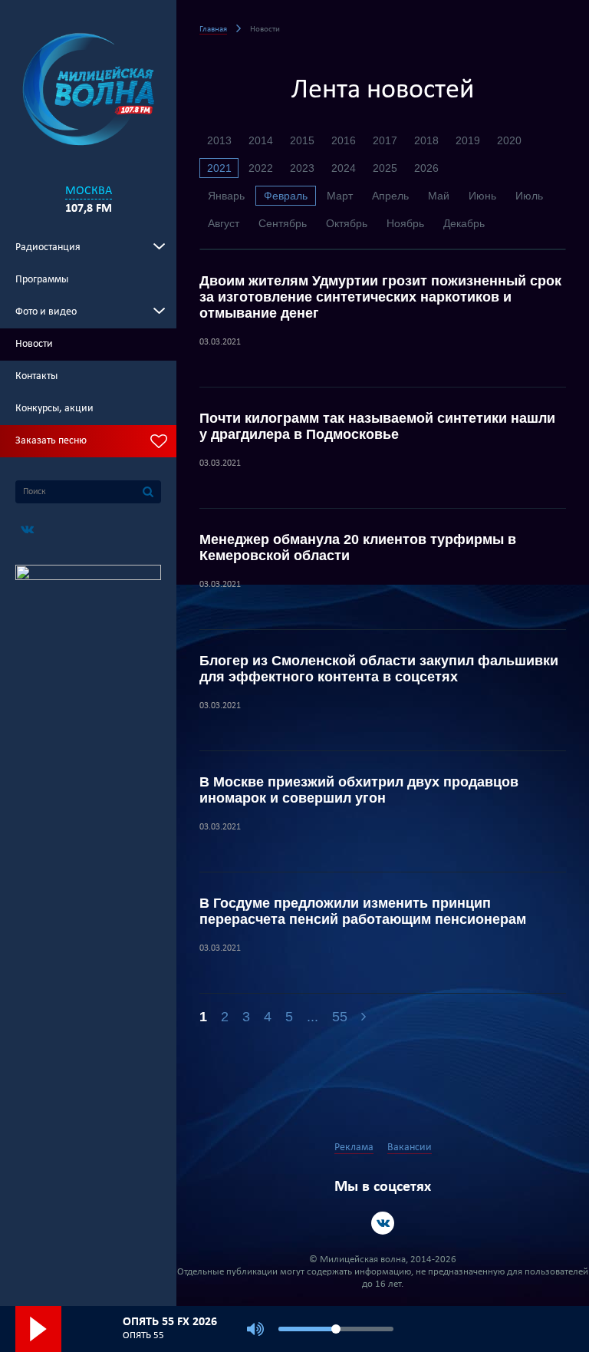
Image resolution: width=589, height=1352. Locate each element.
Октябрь (346, 223)
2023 (302, 168)
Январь (226, 196)
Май (438, 196)
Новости (34, 344)
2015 (302, 140)
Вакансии (409, 1147)
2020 (509, 140)
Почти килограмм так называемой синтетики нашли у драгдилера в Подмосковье (377, 426)
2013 (219, 140)
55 (339, 1016)
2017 (385, 140)
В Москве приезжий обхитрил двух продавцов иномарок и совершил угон (358, 790)
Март (340, 196)
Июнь (482, 196)
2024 (343, 168)
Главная (213, 29)
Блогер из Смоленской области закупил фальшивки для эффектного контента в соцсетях (378, 668)
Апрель (390, 196)
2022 (260, 168)
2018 (426, 140)
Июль (529, 196)
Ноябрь (405, 223)
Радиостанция (48, 247)
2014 (260, 140)
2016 (343, 140)
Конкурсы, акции (54, 408)
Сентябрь (282, 223)
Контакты (36, 376)
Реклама (353, 1147)
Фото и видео (46, 312)
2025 (385, 168)
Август (223, 223)
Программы (41, 279)
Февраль (286, 196)
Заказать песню (51, 441)
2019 (468, 140)
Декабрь (464, 223)
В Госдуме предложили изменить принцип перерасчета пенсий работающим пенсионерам (362, 911)
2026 (426, 168)
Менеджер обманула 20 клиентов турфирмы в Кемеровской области (357, 547)
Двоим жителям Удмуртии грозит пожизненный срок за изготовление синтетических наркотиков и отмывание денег (380, 297)
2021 (219, 168)
